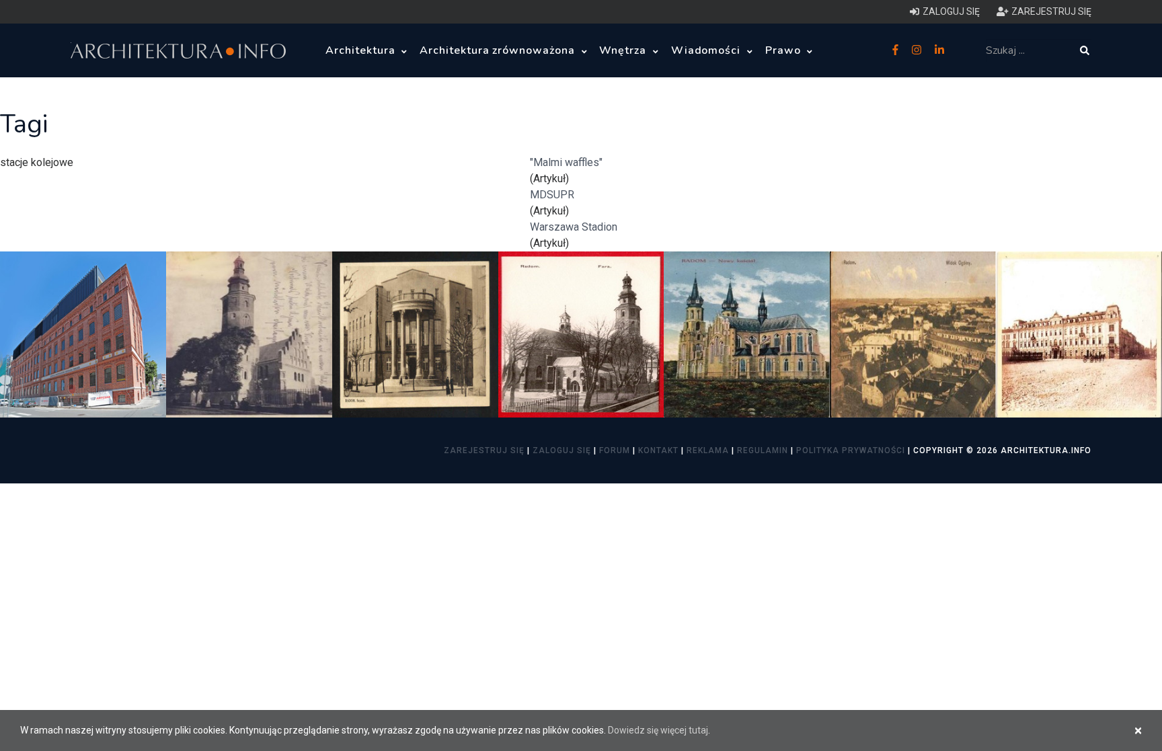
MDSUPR (552, 194)
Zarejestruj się (484, 450)
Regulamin (762, 450)
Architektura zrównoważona (499, 50)
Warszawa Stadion (573, 227)
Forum (614, 450)
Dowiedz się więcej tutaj (658, 730)
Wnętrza (624, 50)
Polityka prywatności (850, 450)
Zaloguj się (562, 450)
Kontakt (658, 450)
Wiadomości (707, 50)
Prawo (784, 50)
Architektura (361, 50)
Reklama (708, 450)
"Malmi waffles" (566, 162)
